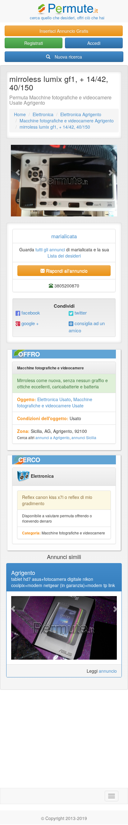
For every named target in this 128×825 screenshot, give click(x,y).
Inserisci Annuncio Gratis (63, 31)
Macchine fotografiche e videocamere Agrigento (67, 120)
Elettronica (43, 114)
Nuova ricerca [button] (68, 57)
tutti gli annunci (50, 249)
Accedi (93, 43)
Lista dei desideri (64, 256)
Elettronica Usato (54, 399)
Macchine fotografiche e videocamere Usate (54, 402)
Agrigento (23, 572)
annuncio (108, 671)
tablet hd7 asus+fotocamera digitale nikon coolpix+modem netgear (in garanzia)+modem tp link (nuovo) (63, 585)
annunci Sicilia (83, 437)
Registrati (33, 43)
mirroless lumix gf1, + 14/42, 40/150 (55, 127)
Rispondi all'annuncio (66, 271)
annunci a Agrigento (52, 437)
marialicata (64, 236)
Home (20, 114)
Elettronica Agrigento (80, 114)
